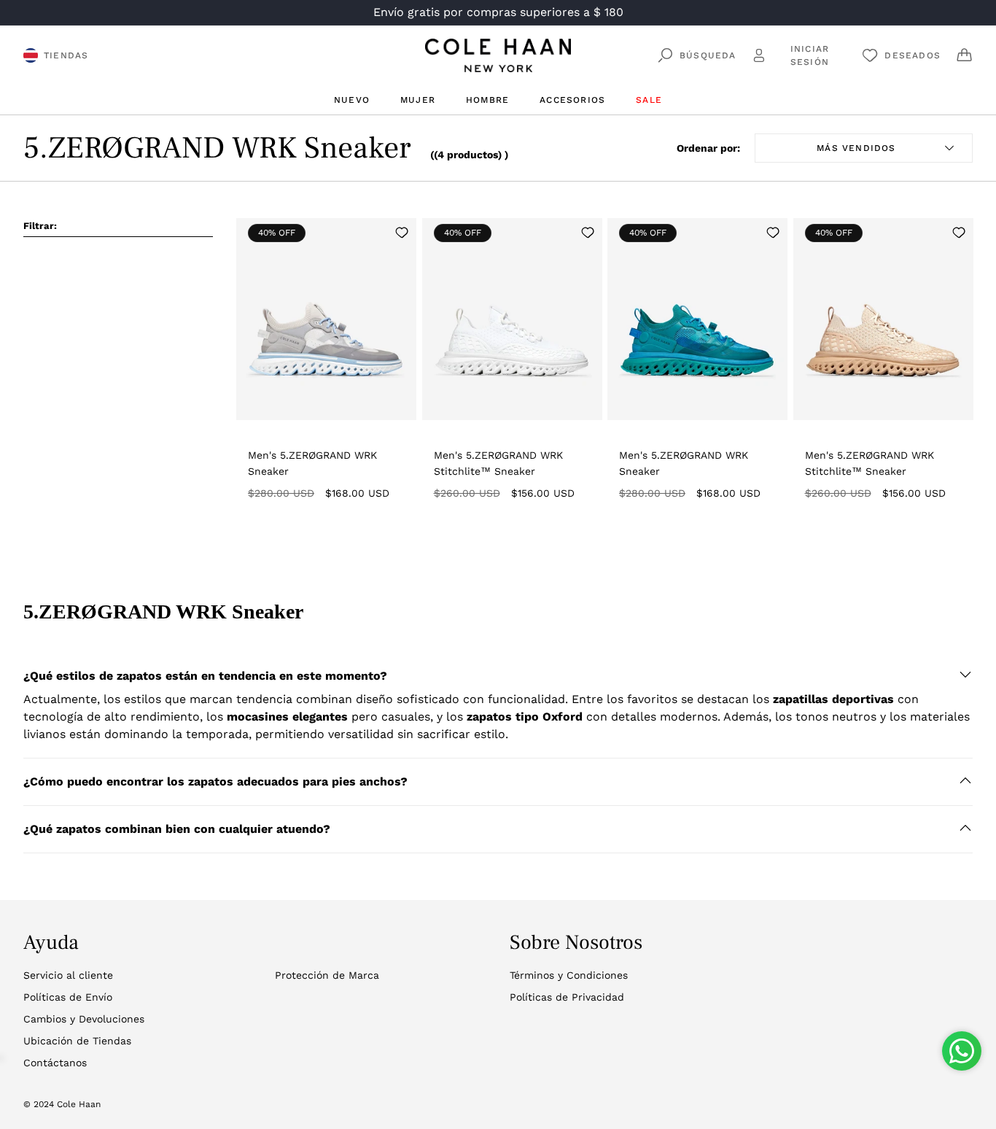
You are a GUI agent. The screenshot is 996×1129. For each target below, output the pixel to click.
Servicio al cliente (68, 975)
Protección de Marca (327, 975)
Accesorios (572, 100)
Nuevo (352, 100)
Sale (649, 100)
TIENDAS (66, 55)
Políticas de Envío (67, 997)
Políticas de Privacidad (567, 997)
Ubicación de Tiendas (77, 1041)
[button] (498, 676)
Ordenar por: (708, 148)
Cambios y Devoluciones (83, 1019)
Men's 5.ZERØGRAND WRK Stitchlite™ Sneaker (498, 463)
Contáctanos (55, 1062)
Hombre (487, 100)
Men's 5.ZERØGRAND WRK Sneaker (312, 463)
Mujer (417, 100)
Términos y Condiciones (569, 975)
